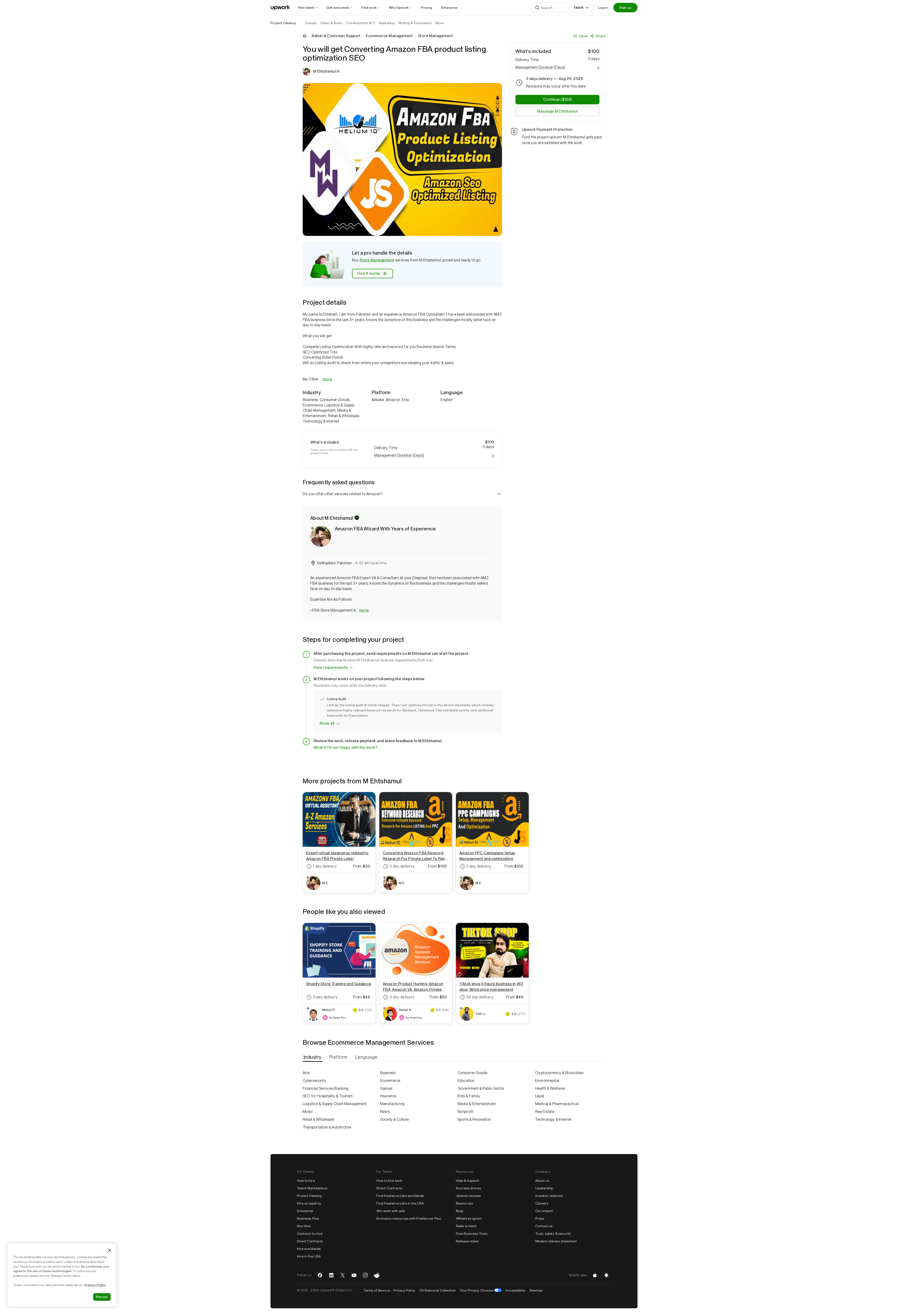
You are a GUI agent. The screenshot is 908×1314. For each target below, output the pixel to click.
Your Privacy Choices (481, 1290)
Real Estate (544, 1111)
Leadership (544, 1188)
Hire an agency (309, 1203)
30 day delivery (479, 997)
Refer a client (466, 1226)
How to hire (306, 1180)
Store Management (376, 260)
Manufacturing (392, 1104)
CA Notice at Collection (437, 1290)
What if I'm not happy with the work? (345, 747)
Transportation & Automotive (327, 1127)
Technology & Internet (553, 1119)
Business (388, 1073)
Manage (102, 1297)
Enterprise (305, 1211)
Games (386, 1088)
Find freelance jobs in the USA (400, 1203)
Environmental (547, 1080)
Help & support (467, 1180)
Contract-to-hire (310, 1233)
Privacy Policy (404, 1290)
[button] (434, 455)
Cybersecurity (314, 1080)
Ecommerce (390, 1080)
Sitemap (535, 1290)
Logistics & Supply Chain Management (335, 1104)
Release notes (467, 1241)
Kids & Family (469, 1096)
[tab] (313, 1057)
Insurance (388, 1096)
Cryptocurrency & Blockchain (559, 1073)
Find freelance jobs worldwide (400, 1196)
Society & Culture (394, 1119)
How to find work (389, 1180)
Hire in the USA (309, 1256)
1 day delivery (325, 866)
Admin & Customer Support (336, 36)
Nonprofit (465, 1111)
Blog (459, 1211)
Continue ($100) (557, 99)
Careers (541, 1203)
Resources (464, 1203)
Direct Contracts (310, 1241)
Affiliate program (469, 1218)
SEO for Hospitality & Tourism (328, 1096)
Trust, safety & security (553, 1233)
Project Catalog (283, 23)
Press (539, 1218)
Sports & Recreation (474, 1119)
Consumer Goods (473, 1073)
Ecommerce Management (389, 36)
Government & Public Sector (481, 1088)
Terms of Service (376, 1290)
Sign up (625, 7)
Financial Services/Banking (325, 1088)
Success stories (468, 1188)
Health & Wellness (550, 1088)
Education (466, 1080)
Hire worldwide (309, 1249)
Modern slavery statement (556, 1241)
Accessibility (515, 1290)
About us (542, 1180)
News (385, 1111)
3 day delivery (402, 866)
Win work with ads (390, 1211)
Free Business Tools (471, 1233)
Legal (539, 1096)
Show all (326, 723)
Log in (603, 7)
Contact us (544, 1226)
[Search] (537, 7)
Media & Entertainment (477, 1104)
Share (600, 36)
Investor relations (549, 1196)
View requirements (331, 667)
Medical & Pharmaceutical (557, 1104)
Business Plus (308, 1218)
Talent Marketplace (312, 1188)
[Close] (109, 1250)
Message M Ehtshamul (557, 111)
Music (308, 1111)
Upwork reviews (468, 1196)
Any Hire (303, 1226)
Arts (306, 1073)
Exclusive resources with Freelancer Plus (408, 1218)
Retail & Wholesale (318, 1119)
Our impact (544, 1211)
